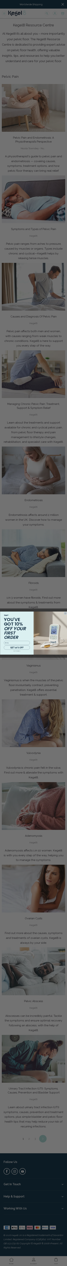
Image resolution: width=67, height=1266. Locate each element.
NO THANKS (17, 651)
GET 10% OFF (16, 647)
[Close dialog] (65, 613)
